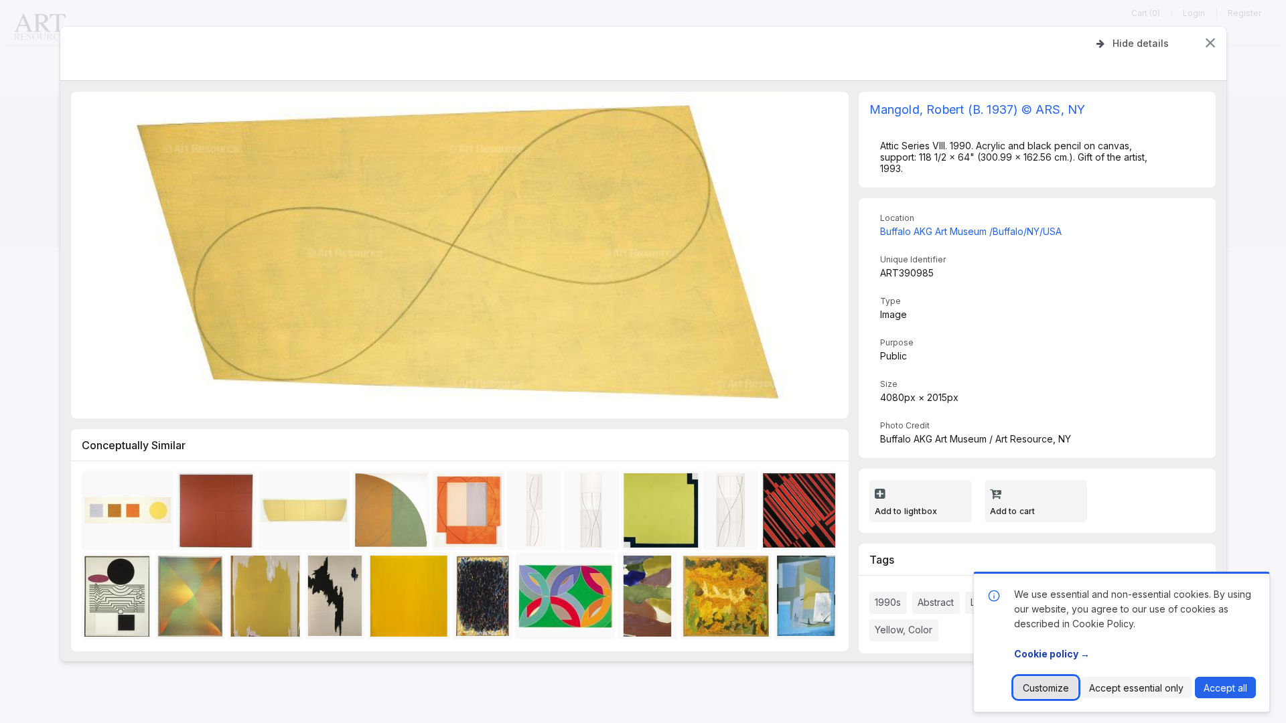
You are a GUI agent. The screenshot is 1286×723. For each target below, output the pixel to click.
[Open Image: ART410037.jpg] (650, 599)
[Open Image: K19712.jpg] (801, 513)
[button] (1210, 43)
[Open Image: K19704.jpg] (192, 599)
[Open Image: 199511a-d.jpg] (129, 513)
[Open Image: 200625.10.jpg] (411, 599)
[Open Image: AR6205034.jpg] (392, 513)
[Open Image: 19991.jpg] (728, 599)
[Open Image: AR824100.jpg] (732, 513)
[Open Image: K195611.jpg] (809, 599)
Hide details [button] (1141, 43)
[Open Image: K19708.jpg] (567, 599)
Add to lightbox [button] (906, 511)
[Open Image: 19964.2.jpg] (306, 513)
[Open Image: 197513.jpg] (218, 513)
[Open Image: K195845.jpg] (119, 599)
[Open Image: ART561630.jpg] (337, 599)
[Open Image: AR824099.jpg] (593, 513)
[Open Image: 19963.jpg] (470, 513)
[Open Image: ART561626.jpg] (267, 599)
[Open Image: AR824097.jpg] (536, 513)
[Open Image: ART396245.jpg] (663, 513)
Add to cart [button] (1012, 511)
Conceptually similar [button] (134, 445)
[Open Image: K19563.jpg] (484, 599)
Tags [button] (881, 559)
